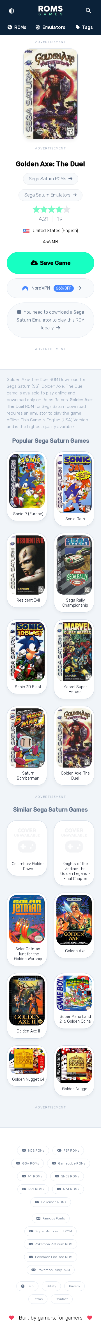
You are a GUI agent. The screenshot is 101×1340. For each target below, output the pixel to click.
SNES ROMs (69, 1176)
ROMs (19, 27)
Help (30, 1286)
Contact (62, 1299)
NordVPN (51, 288)
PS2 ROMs (35, 1189)
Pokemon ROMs (53, 1202)
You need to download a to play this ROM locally (51, 320)
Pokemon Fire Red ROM (53, 1257)
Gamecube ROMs (71, 1163)
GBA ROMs (30, 1163)
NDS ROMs (35, 1150)
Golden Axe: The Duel (62, 386)
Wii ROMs (34, 1176)
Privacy (74, 1286)
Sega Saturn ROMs (47, 178)
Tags (87, 27)
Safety (51, 1286)
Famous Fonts (53, 1218)
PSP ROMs (71, 1150)
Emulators (53, 27)
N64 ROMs (70, 1189)
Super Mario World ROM (53, 1231)
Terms (38, 1299)
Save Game (55, 263)
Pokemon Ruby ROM (53, 1270)
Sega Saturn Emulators (47, 195)
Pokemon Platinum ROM (53, 1244)
